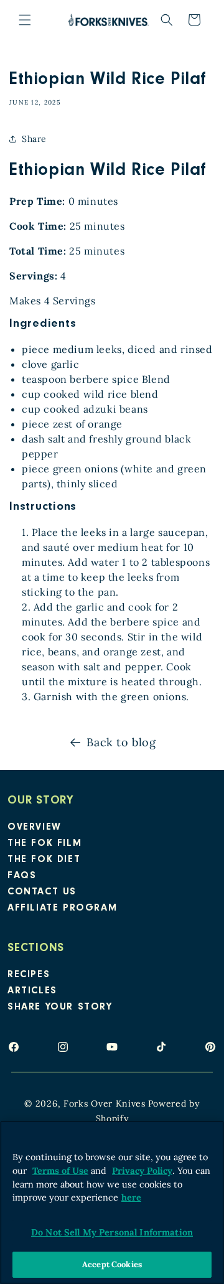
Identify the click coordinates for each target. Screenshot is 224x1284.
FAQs (21, 876)
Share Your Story (60, 1008)
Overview (34, 828)
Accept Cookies (112, 1264)
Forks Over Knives (104, 1103)
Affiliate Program (62, 909)
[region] (112, 1202)
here (131, 1197)
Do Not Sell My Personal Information (112, 1232)
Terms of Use (60, 1170)
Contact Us (42, 892)
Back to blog (121, 742)
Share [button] (34, 138)
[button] (25, 20)
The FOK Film (44, 844)
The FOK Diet (43, 860)
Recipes (28, 975)
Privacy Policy (142, 1170)
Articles (32, 991)
